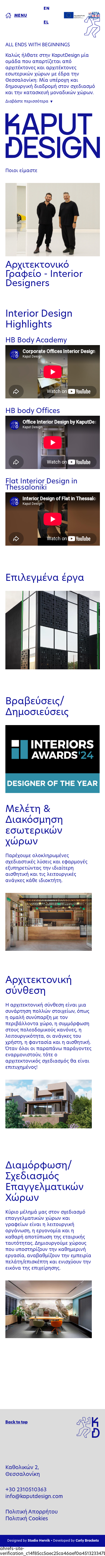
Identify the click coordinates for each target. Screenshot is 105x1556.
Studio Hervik (39, 1540)
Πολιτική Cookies (26, 1519)
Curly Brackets (87, 1540)
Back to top (16, 1422)
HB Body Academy (36, 340)
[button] (28, 101)
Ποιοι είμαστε (21, 171)
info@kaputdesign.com (34, 1496)
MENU (20, 16)
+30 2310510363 (26, 1490)
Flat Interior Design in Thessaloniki (41, 484)
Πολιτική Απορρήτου (31, 1512)
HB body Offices (32, 411)
